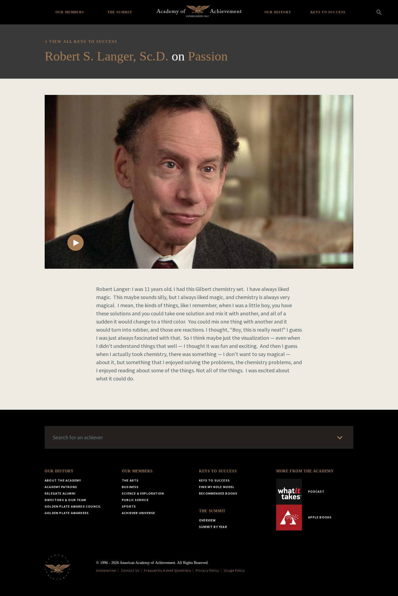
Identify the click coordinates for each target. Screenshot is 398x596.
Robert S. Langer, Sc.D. (106, 56)
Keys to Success (328, 12)
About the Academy (63, 480)
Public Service (135, 500)
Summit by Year (213, 527)
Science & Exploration (143, 493)
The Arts (130, 480)
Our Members (70, 12)
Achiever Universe (138, 513)
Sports (129, 506)
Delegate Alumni (60, 493)
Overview (207, 520)
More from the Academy (305, 471)
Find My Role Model (217, 487)
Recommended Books (218, 493)
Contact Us (130, 570)
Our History (278, 12)
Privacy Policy (207, 570)
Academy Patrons (61, 487)
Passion (208, 56)
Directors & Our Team (65, 500)
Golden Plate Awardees (67, 513)
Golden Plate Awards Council (73, 506)
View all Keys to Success (83, 42)
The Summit (119, 12)
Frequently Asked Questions (167, 570)
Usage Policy (234, 570)
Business (130, 487)
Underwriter (106, 570)
